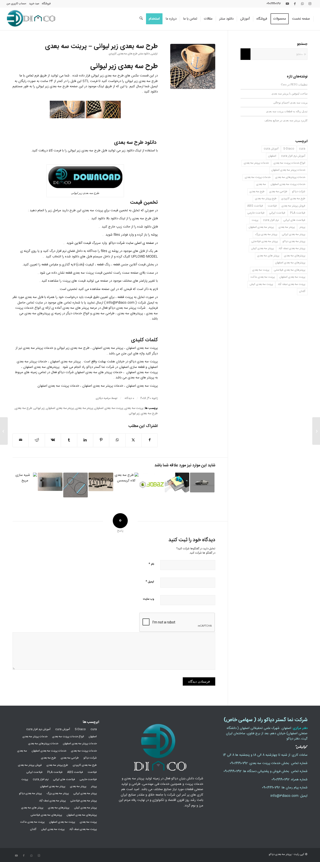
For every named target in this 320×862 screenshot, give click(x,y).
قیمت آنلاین (82, 243)
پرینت (255, 220)
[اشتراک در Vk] (53, 440)
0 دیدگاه (129, 398)
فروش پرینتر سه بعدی (293, 206)
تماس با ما (27, 75)
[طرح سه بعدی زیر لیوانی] (192, 66)
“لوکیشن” (301, 747)
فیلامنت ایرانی (277, 213)
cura (302, 149)
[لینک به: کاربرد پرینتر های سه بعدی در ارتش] (50, 482)
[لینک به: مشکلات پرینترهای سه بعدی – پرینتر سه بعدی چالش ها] (177, 482)
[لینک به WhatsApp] (302, 4)
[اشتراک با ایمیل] (20, 440)
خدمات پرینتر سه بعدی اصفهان (288, 170)
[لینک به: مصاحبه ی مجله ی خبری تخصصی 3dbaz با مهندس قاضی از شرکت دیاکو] (151, 485)
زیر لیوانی (39, 408)
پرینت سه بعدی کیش (261, 284)
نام (151, 564)
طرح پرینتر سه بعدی (265, 198)
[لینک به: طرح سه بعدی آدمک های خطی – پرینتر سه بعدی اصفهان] (100, 482)
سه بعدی (261, 184)
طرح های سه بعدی (128, 54)
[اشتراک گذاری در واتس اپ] (117, 440)
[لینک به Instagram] (310, 4)
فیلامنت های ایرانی (294, 220)
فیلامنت (272, 206)
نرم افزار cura (271, 220)
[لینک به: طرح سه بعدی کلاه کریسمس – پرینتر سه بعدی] (126, 485)
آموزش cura (271, 149)
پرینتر (302, 227)
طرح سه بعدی (23, 408)
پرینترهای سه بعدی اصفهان (290, 263)
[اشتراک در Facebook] (150, 440)
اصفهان (272, 156)
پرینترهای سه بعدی (294, 256)
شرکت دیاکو (298, 191)
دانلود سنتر (144, 54)
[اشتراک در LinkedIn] (85, 440)
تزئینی (154, 54)
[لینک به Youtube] (287, 4)
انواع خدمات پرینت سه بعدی (289, 163)
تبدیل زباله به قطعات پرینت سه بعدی (287, 111)
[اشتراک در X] (133, 440)
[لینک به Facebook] (294, 4)
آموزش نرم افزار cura (293, 156)
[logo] (31, 19)
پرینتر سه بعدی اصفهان (60, 408)
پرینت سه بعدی (133, 408)
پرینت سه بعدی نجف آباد (291, 284)
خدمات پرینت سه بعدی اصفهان (288, 184)
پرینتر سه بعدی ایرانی (293, 234)
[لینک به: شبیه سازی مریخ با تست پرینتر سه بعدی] (24, 485)
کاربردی (112, 54)
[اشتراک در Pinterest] (101, 440)
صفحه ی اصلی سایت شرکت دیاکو (131, 243)
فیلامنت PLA (297, 213)
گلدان (302, 291)
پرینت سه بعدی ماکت (262, 277)
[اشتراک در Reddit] (36, 440)
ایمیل (150, 581)
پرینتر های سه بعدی (268, 256)
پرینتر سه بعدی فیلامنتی (265, 241)
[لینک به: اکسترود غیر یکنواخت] (75, 485)
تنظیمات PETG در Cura (294, 84)
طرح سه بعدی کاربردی (293, 198)
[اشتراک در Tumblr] (69, 440)
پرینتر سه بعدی (84, 408)
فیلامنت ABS (255, 206)
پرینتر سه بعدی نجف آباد (291, 248)
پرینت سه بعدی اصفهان (108, 408)
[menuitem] (46, 4)
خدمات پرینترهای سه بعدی (290, 177)
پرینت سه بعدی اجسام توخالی (290, 102)
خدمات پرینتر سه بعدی (256, 163)
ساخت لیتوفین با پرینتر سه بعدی (290, 93)
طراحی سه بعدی (278, 191)
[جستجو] (141, 19)
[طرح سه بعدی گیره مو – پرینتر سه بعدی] (316, 431)
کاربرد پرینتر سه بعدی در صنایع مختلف (286, 120)
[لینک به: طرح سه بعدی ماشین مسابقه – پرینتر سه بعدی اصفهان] (202, 482)
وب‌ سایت (148, 599)
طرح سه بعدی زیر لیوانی (143, 413)
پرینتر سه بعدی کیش (262, 248)
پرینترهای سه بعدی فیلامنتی (289, 270)
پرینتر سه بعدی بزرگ (266, 234)
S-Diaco (288, 149)
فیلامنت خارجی (256, 213)
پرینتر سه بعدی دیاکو (293, 241)
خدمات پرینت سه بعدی (257, 177)
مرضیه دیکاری (103, 398)
